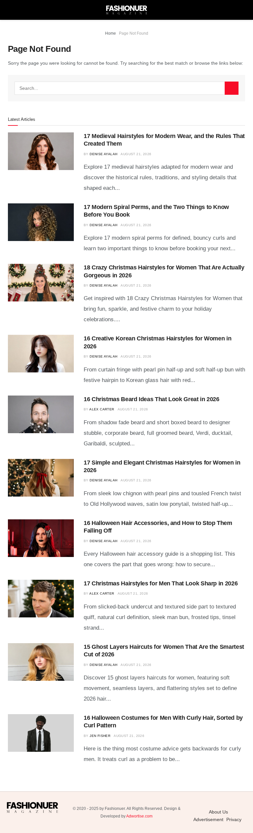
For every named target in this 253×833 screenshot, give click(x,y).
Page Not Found (133, 33)
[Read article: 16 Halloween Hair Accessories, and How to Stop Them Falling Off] (41, 538)
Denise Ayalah (103, 154)
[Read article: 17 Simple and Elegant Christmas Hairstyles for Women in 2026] (41, 478)
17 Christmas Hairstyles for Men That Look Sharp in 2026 (161, 583)
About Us (218, 812)
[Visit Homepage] (126, 10)
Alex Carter (101, 409)
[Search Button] (232, 88)
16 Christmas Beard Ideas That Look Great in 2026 (151, 399)
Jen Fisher (100, 736)
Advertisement (208, 819)
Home (110, 33)
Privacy (233, 819)
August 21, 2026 (136, 154)
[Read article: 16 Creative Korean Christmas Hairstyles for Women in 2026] (41, 353)
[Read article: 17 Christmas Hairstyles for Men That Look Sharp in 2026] (41, 598)
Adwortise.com (139, 816)
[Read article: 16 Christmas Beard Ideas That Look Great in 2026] (41, 414)
